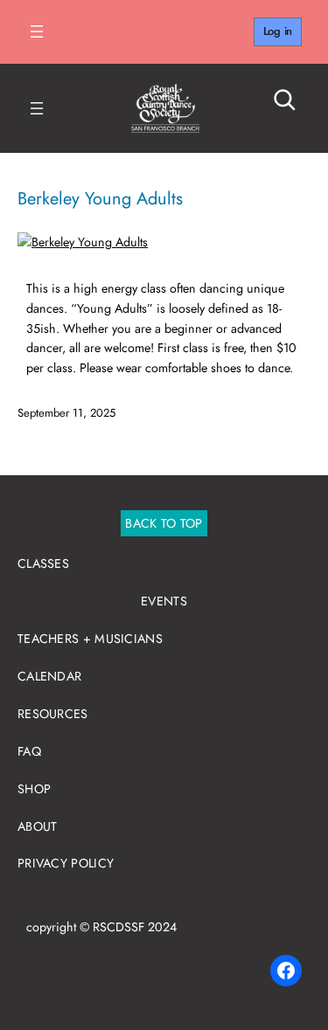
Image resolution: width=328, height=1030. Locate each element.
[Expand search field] (271, 99)
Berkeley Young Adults (100, 198)
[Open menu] (36, 31)
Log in (277, 31)
